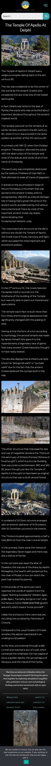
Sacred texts (13, 707)
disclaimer (38, 707)
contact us (39, 702)
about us (39, 697)
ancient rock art (15, 702)
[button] (45, 6)
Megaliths (12, 697)
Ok (26, 762)
